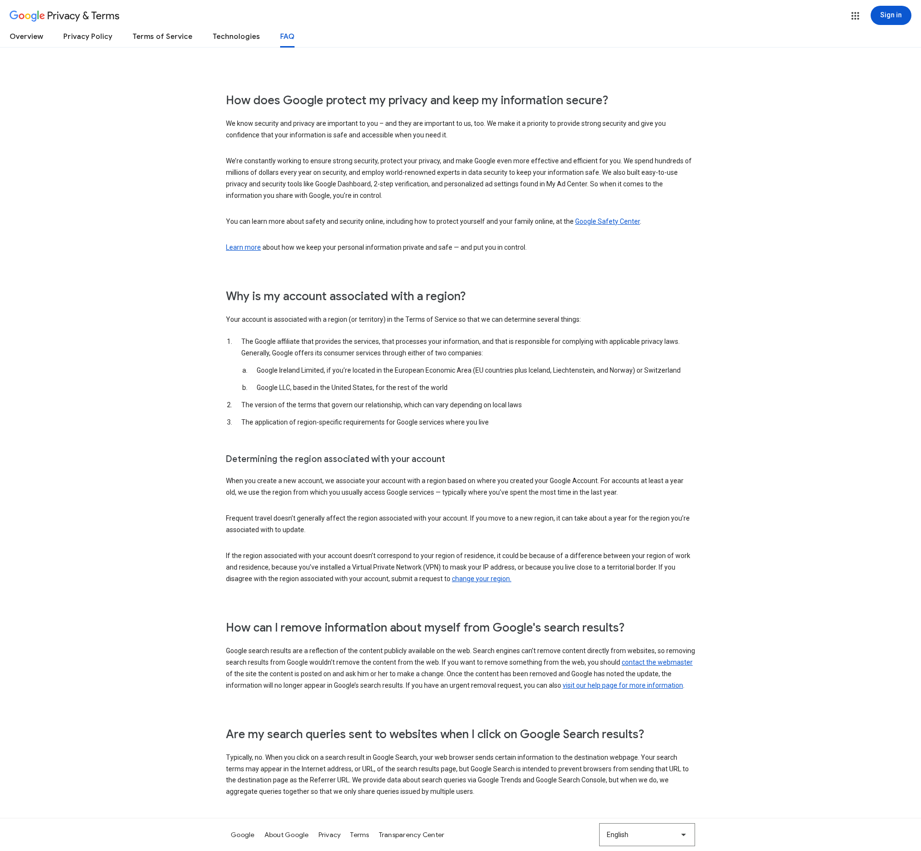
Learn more (243, 247)
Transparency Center (412, 834)
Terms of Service (162, 36)
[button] (855, 15)
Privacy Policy (87, 36)
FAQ (287, 36)
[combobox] (647, 834)
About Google (286, 834)
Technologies (236, 36)
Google (243, 834)
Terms (359, 834)
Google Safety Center (607, 221)
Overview (26, 36)
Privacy (330, 834)
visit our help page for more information (623, 685)
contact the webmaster (657, 662)
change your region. (481, 579)
